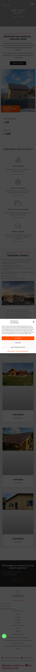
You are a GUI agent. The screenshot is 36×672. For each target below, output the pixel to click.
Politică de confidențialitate (22, 351)
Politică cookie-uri (11, 351)
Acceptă (18, 338)
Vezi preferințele (18, 347)
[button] (33, 322)
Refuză (18, 342)
